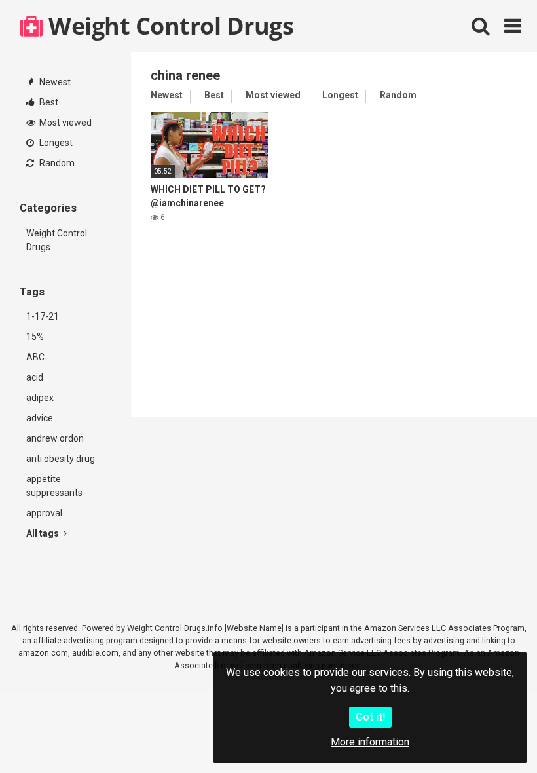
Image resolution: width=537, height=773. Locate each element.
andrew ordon (55, 438)
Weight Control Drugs (168, 26)
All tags (43, 533)
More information (370, 742)
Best (47, 102)
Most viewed (64, 122)
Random (56, 163)
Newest (54, 82)
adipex (40, 397)
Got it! (370, 717)
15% (35, 336)
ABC (35, 357)
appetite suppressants (54, 486)
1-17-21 (42, 316)
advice (39, 418)
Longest (55, 143)
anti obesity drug (60, 458)
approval (44, 513)
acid (34, 377)
